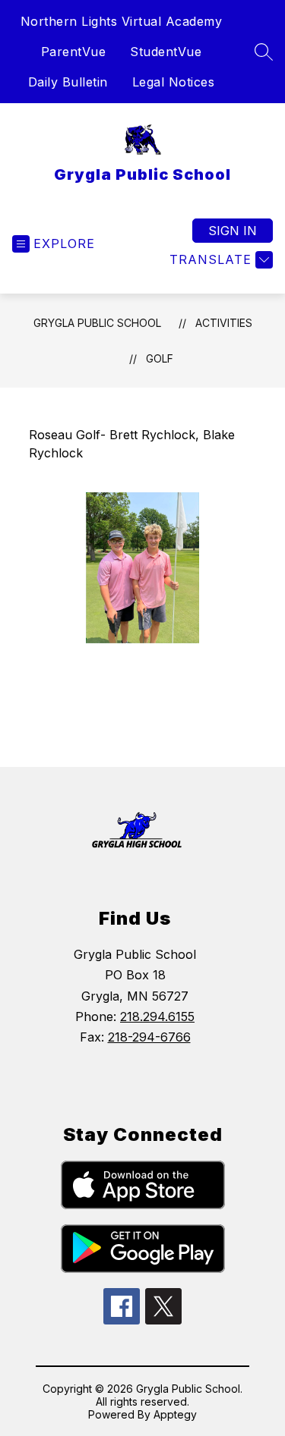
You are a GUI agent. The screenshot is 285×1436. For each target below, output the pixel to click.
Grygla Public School (97, 322)
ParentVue (73, 51)
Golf (159, 358)
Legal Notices (173, 82)
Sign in (232, 230)
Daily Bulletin (68, 82)
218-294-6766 (149, 1037)
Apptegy (175, 1414)
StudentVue (165, 51)
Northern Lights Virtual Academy (122, 21)
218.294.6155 (157, 1016)
